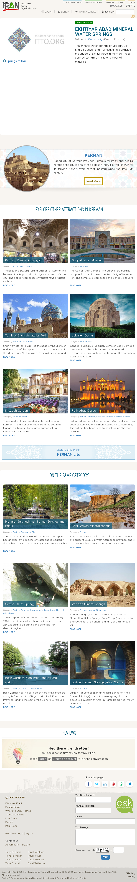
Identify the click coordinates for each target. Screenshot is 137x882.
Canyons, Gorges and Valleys (35, 610)
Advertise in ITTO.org (17, 844)
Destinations (12, 806)
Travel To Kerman (36, 859)
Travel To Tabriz (13, 859)
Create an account (64, 758)
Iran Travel (79, 872)
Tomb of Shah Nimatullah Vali (25, 335)
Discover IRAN (13, 803)
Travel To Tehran (36, 851)
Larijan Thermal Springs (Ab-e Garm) (97, 682)
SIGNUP (65, 11)
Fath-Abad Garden (85, 410)
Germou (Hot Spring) (19, 604)
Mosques (84, 266)
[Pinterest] (113, 784)
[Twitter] (96, 784)
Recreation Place (29, 532)
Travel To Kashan (36, 863)
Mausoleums (19, 341)
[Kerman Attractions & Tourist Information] (29, 168)
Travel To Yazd (12, 863)
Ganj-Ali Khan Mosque (87, 260)
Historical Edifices (104, 416)
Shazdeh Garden (16, 410)
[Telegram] (129, 784)
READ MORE (9, 285)
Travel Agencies (14, 814)
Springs (16, 532)
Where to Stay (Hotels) (18, 810)
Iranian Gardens (20, 416)
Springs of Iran (17, 61)
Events (9, 821)
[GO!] (133, 16)
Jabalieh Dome (82, 335)
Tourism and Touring (95, 872)
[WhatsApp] (121, 784)
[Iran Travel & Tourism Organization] (19, 6)
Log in (43, 758)
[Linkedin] (105, 784)
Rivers (52, 610)
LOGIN (48, 11)
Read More (93, 181)
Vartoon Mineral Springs (88, 604)
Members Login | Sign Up (19, 833)
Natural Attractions (97, 610)
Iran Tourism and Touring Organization (42, 872)
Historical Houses (122, 416)
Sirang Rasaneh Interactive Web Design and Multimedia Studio (55, 878)
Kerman (93, 155)
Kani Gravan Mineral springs (91, 526)
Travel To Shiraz (13, 851)
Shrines (29, 341)
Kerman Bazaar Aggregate (24, 260)
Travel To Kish (34, 855)
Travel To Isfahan (13, 855)
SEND (105, 857)
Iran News (11, 825)
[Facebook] (88, 784)
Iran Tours (11, 818)
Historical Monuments (31, 688)
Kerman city (95, 39)
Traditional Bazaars (22, 266)
